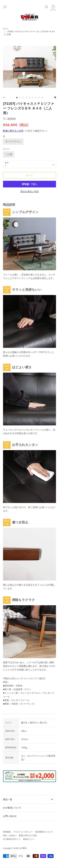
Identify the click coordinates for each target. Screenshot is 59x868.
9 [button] (42, 97)
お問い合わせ (10, 816)
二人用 (8, 154)
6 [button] (32, 97)
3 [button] (23, 97)
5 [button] (29, 97)
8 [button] (39, 97)
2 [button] (20, 97)
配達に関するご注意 (13, 130)
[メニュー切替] (5, 6)
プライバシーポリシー (23, 831)
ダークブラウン (13, 141)
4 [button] (26, 97)
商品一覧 (7, 799)
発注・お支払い (10, 835)
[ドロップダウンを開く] (52, 799)
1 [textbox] (5, 165)
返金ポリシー (29, 839)
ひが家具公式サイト (12, 839)
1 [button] (17, 97)
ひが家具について (12, 807)
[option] (29, 66)
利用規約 (7, 831)
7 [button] (36, 97)
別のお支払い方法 (29, 191)
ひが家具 (23, 848)
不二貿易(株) (9, 118)
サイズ (6, 149)
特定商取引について (44, 831)
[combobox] (29, 164)
